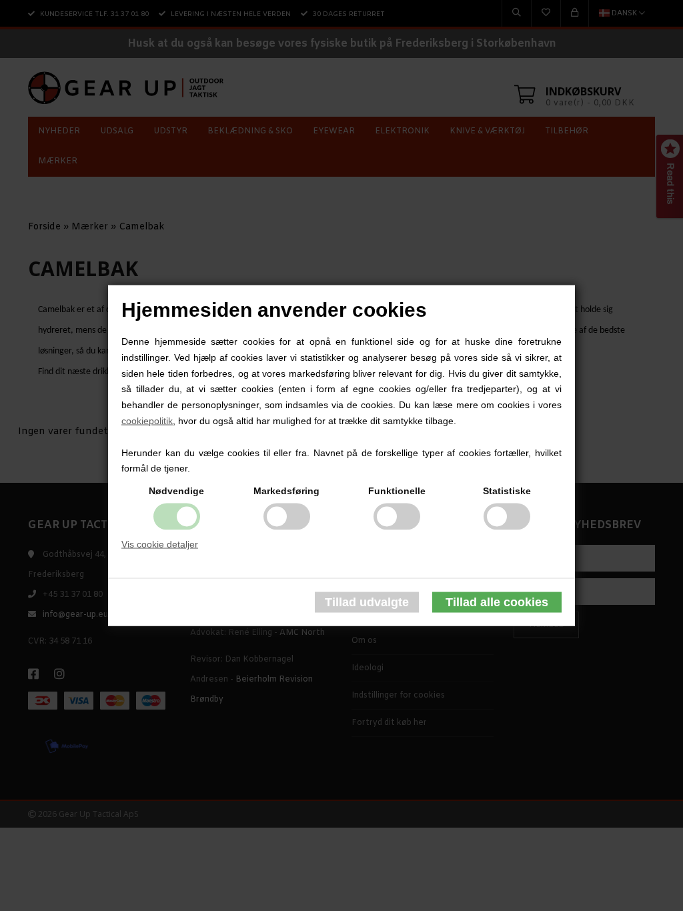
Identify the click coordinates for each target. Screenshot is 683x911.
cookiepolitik (147, 420)
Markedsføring (286, 491)
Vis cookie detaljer (159, 544)
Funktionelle (397, 491)
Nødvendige (176, 491)
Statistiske (507, 491)
